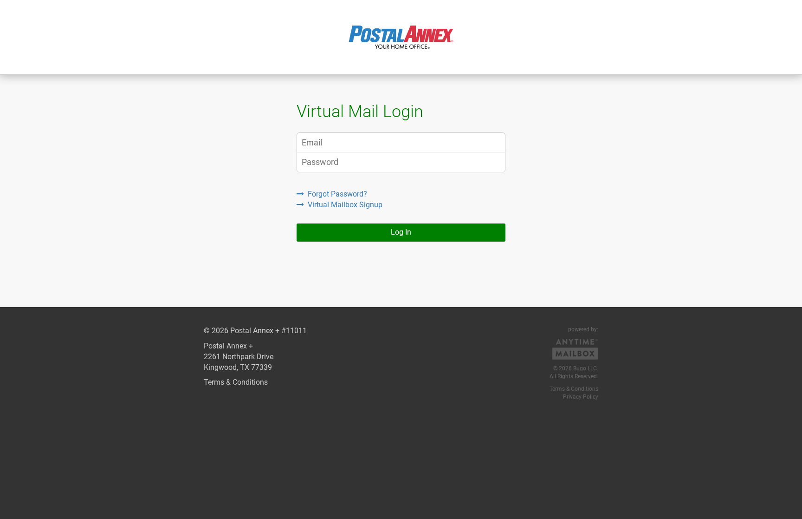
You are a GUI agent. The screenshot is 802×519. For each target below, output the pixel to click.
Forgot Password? (337, 194)
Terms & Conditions (236, 382)
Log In (401, 232)
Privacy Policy (580, 397)
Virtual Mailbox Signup (345, 204)
